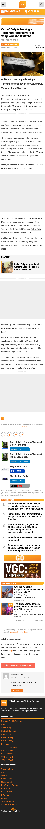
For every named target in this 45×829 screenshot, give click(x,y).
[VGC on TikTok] (41, 11)
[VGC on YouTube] (38, 11)
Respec (4, 798)
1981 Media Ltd (17, 701)
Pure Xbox (5, 788)
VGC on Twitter (8, 757)
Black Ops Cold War (18, 229)
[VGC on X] (32, 11)
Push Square (6, 791)
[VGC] (22, 4)
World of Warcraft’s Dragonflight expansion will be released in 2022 (28, 589)
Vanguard (31, 102)
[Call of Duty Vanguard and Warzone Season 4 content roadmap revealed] (7, 267)
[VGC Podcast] (29, 11)
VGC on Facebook (9, 747)
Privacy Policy (7, 737)
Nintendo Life (7, 782)
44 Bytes (17, 810)
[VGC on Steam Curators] (26, 13)
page (11, 650)
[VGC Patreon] (26, 11)
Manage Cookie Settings (11, 721)
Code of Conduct (8, 731)
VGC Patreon (7, 750)
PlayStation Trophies (10, 785)
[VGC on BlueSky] (35, 11)
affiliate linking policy (26, 427)
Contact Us (6, 734)
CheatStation (7, 769)
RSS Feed (5, 744)
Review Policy (7, 740)
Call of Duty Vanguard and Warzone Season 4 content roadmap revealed (27, 267)
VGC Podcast (7, 753)
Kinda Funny (6, 778)
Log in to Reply (17, 690)
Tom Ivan (39, 48)
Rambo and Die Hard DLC (21, 232)
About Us (5, 724)
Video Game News (11, 45)
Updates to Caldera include (13, 337)
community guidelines (19, 632)
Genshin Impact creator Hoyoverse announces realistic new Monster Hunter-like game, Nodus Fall (24, 548)
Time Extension (7, 801)
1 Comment (39, 620)
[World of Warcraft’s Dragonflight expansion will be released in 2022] (7, 592)
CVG (3, 772)
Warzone (15, 106)
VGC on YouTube (8, 760)
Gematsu (5, 775)
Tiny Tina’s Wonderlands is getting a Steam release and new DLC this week (27, 606)
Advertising (6, 727)
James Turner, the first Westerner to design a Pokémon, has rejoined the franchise (25, 516)
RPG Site (5, 795)
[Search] (41, 4)
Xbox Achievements (9, 804)
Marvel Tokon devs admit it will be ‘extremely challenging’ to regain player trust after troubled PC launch (25, 506)
